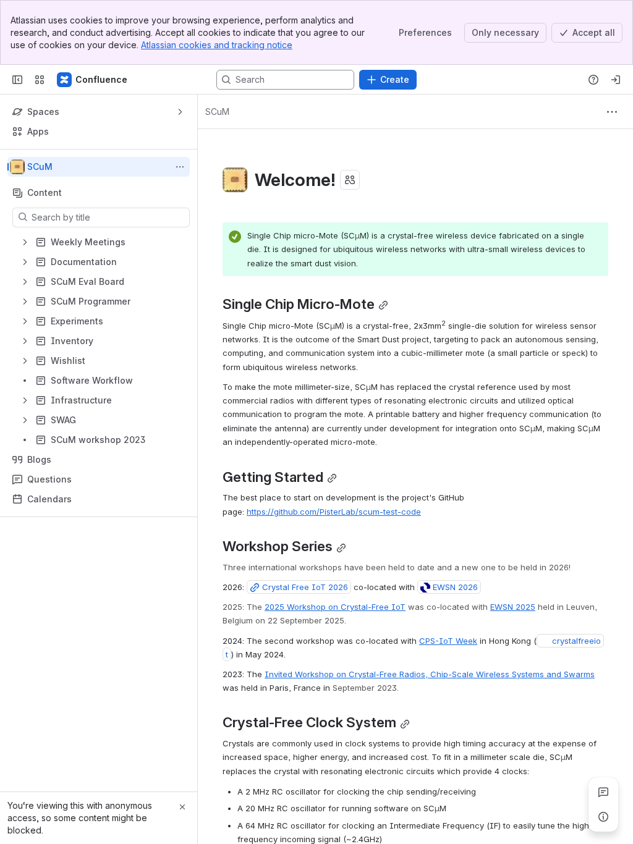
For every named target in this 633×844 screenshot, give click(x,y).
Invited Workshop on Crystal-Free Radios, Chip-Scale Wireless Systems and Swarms (430, 674)
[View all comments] (603, 792)
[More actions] (179, 166)
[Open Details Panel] (603, 817)
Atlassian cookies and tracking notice (216, 45)
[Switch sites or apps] (39, 80)
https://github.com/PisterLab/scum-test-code (334, 512)
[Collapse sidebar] (17, 80)
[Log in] (616, 80)
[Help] (593, 80)
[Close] (182, 807)
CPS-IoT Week (448, 641)
